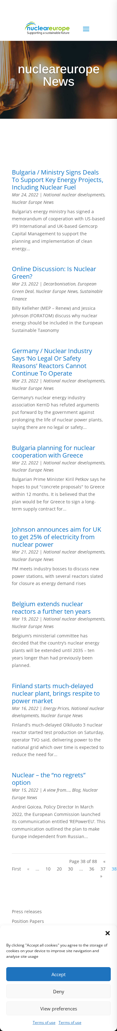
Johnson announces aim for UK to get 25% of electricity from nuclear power (56, 537)
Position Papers (28, 921)
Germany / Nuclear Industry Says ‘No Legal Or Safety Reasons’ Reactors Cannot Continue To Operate (52, 362)
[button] (108, 933)
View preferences (58, 1008)
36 (91, 869)
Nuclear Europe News (33, 202)
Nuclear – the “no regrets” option (48, 779)
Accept (58, 974)
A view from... (56, 790)
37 (102, 869)
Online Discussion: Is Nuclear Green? (54, 273)
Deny (58, 991)
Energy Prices (56, 708)
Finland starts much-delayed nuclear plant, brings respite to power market (56, 693)
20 (59, 869)
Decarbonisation (59, 284)
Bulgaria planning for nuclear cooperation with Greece (53, 451)
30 (70, 869)
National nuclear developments (74, 195)
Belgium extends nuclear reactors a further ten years (51, 608)
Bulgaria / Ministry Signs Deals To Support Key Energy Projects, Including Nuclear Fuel (57, 179)
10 (48, 869)
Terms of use (44, 1022)
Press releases (27, 911)
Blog (76, 790)
